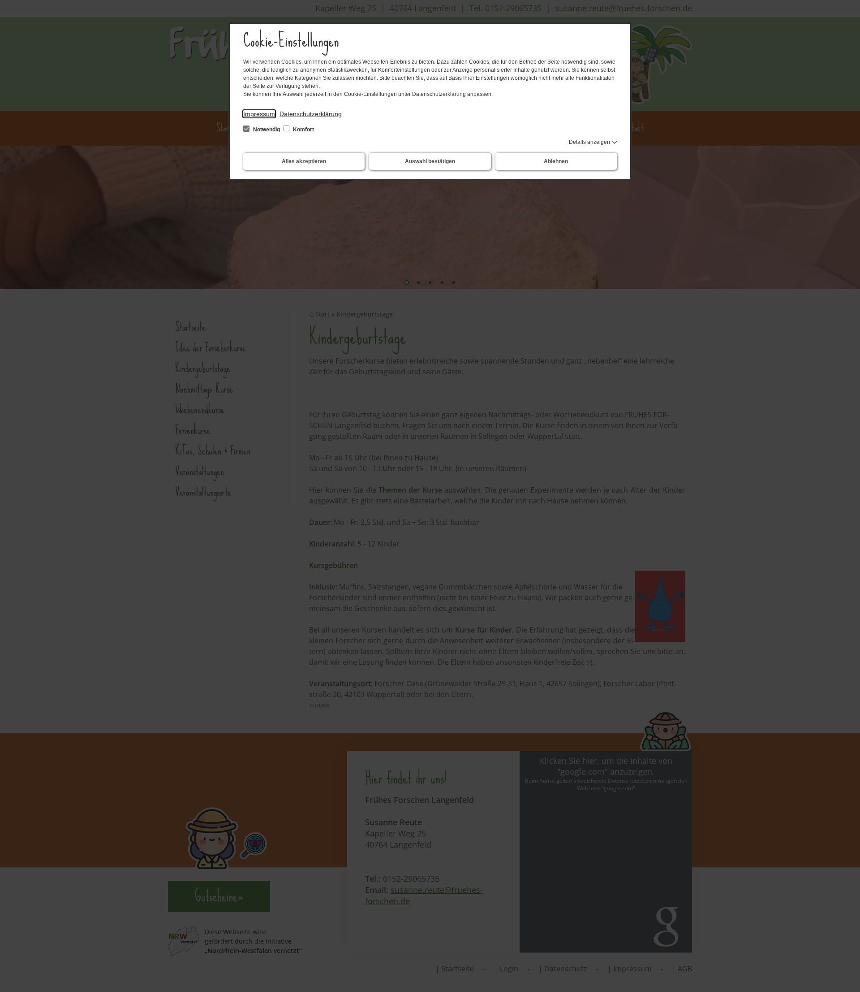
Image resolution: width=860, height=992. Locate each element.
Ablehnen (556, 161)
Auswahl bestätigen (430, 161)
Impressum (259, 113)
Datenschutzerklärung (311, 113)
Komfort (303, 129)
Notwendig (266, 129)
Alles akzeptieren (304, 161)
